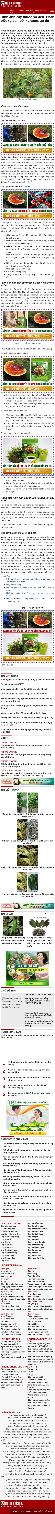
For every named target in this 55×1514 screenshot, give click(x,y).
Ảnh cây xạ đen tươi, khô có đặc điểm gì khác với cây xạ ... (27, 1086)
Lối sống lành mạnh (9, 1374)
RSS (22, 1511)
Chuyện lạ (32, 1374)
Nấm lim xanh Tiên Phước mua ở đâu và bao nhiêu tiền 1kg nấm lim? (27, 1171)
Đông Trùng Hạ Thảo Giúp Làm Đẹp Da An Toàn (24, 713)
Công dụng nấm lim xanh (12, 1287)
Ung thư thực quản (36, 1231)
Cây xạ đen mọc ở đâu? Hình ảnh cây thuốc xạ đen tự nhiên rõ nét (28, 815)
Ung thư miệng (7, 1255)
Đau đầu (4, 1321)
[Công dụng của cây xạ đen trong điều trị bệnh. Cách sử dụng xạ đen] (13, 926)
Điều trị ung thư (8, 1229)
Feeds (28, 1511)
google (52, 26)
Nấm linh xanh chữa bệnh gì (40, 1357)
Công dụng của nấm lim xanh (40, 1299)
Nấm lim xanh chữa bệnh (12, 1289)
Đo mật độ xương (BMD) (12, 684)
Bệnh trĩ (31, 1271)
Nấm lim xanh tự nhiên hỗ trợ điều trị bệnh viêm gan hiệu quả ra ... (28, 1158)
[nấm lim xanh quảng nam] (27, 204)
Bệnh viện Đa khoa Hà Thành (39, 995)
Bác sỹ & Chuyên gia (10, 1349)
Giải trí (30, 1397)
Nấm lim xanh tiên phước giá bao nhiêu (40, 1363)
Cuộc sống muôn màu (37, 1392)
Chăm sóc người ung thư (39, 1343)
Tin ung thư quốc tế (9, 1344)
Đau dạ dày (32, 1273)
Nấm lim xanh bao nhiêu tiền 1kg (40, 1352)
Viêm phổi (5, 1304)
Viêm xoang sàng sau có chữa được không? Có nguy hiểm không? (26, 723)
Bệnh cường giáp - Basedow (40, 1306)
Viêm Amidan (7, 1316)
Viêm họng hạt (7, 1319)
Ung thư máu (6, 1239)
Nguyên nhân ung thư (10, 1234)
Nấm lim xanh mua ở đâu (39, 1400)
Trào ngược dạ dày (36, 1279)
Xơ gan (4, 1281)
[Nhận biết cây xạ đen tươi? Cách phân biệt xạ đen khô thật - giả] (27, 855)
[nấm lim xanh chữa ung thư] (27, 636)
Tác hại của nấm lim (36, 1380)
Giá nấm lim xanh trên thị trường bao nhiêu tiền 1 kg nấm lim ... (28, 1144)
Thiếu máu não (34, 1316)
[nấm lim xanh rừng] (27, 456)
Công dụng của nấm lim (38, 1385)
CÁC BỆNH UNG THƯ (12, 1223)
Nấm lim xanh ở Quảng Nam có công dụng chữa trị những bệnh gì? (27, 1164)
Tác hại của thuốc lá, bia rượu (14, 1372)
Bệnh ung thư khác (36, 1258)
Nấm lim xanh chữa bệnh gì (40, 1349)
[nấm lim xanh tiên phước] (27, 325)
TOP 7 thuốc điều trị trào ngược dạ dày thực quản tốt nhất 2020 (26, 730)
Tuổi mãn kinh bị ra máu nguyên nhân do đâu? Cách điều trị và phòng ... (38, 1015)
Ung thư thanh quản (36, 1247)
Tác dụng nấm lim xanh (38, 1332)
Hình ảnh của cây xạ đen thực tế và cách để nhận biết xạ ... (29, 1078)
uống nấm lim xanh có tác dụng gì (29, 1465)
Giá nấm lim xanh (8, 1324)
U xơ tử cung (6, 1294)
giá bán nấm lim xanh (21, 1454)
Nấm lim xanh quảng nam (12, 1380)
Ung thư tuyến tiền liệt (37, 1229)
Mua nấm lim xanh (36, 1326)
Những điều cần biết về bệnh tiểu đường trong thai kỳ (27, 718)
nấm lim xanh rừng (27, 1423)
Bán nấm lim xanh (9, 1326)
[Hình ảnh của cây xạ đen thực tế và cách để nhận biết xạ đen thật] (27, 882)
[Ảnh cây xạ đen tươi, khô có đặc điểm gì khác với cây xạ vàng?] (27, 829)
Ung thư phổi (33, 1239)
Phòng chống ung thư (37, 1395)
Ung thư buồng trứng (10, 1237)
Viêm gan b (6, 1271)
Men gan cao (6, 1276)
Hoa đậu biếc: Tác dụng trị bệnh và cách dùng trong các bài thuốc (26, 755)
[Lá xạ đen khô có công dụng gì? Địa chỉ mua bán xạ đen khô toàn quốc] (39, 926)
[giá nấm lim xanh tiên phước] (27, 374)
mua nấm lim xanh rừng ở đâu (30, 1460)
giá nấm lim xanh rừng (22, 1420)
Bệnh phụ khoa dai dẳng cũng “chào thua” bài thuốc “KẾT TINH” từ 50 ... (38, 1000)
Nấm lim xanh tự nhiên (38, 1329)
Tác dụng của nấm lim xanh (40, 1284)
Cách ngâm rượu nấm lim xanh (12, 1386)
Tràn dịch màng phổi (10, 1306)
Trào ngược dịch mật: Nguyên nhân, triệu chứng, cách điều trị (27, 707)
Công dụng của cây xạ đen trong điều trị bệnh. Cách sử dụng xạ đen (13, 940)
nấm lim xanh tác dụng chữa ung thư (25, 1479)
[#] (11, 4)
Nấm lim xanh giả (35, 1377)
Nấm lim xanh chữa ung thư (40, 1289)
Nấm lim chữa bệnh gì (37, 1403)
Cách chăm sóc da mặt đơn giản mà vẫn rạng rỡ (24, 694)
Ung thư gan (33, 1237)
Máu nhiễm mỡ (34, 1321)
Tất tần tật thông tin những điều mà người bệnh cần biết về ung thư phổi (26, 765)
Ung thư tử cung (13, 584)
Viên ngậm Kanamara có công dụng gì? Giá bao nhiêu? (27, 679)
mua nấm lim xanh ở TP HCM (22, 1457)
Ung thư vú (5, 1242)
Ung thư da (5, 1261)
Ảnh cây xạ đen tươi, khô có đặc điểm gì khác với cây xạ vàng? (27, 842)
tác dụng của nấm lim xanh (22, 1446)
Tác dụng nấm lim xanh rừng (13, 1309)
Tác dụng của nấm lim (10, 1329)
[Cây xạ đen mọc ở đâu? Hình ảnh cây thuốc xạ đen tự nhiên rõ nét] (27, 802)
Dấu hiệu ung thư (8, 1226)
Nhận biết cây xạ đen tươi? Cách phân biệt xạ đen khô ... (29, 1071)
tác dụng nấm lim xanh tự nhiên (24, 1463)
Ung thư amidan (8, 1258)
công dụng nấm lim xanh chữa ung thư (27, 1474)
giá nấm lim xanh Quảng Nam (25, 1488)
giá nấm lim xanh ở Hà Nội (26, 1468)
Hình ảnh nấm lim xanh (38, 1382)
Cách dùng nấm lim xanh (12, 1284)
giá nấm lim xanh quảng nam (24, 1434)
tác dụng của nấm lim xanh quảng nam (25, 1451)
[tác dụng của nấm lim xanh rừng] (27, 139)
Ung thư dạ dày (34, 1255)
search (51, 4)
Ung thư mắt (33, 1253)
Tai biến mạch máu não (38, 1319)
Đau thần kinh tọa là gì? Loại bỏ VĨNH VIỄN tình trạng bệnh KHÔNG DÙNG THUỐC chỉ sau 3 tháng (26, 774)
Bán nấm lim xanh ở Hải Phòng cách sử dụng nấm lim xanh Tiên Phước (27, 1197)
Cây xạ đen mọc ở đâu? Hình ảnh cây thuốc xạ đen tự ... (29, 1094)
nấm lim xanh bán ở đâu (25, 1418)
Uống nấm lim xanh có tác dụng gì (39, 1406)
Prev (3, 927)
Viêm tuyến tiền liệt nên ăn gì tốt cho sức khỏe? (24, 689)
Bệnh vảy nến (33, 1296)
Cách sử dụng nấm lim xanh (40, 1287)
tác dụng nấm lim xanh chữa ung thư (28, 1496)
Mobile (16, 1511)
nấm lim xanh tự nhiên (20, 1429)
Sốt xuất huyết (34, 1324)
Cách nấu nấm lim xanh (11, 1334)
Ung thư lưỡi (6, 1245)
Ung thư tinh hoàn (35, 1234)
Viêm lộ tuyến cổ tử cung (12, 1296)
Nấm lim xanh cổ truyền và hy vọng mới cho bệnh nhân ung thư (27, 1204)
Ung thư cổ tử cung (36, 1226)
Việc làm (48, 1511)
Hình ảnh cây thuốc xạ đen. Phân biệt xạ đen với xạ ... (29, 1063)
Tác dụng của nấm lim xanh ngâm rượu (13, 1353)
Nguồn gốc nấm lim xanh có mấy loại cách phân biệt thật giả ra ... (28, 1211)
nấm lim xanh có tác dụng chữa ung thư (26, 1493)
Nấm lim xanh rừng (36, 1281)
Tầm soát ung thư (8, 1369)
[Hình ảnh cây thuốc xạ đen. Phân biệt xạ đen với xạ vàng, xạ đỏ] (27, 1047)
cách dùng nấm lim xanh (24, 1471)
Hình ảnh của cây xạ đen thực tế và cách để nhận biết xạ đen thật (28, 895)
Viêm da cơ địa (34, 1294)
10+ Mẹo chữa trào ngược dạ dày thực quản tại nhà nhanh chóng (25, 746)
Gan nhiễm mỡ (7, 1273)
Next (52, 928)
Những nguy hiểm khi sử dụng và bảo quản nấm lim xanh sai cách (28, 1184)
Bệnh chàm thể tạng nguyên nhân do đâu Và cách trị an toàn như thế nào (26, 699)
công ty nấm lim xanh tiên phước (30, 1443)
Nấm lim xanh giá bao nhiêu (13, 1299)
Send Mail (49, 26)
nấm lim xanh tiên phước (24, 1426)
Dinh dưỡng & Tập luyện (38, 1346)
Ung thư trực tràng (9, 1253)
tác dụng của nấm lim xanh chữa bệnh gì (26, 1437)
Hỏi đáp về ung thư (9, 1231)
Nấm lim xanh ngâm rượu (39, 1334)
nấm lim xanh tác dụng (30, 1449)
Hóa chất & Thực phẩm (11, 1377)
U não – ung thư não (36, 1242)
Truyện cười (33, 1369)
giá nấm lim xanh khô (24, 1415)
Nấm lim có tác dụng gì (11, 1332)
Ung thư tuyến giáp (9, 1250)
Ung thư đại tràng (35, 1245)
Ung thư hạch (7, 1247)
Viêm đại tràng (34, 1276)
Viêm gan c (6, 1279)
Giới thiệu (38, 1511)
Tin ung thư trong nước (11, 1341)
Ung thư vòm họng (36, 1223)
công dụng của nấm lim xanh (25, 1432)
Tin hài (31, 1372)
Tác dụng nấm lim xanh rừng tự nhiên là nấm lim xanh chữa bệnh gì (26, 1177)
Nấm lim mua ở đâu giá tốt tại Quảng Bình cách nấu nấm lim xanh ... (28, 1191)
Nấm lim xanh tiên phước (12, 1382)
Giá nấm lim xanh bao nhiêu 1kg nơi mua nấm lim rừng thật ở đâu (26, 1151)
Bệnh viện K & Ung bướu (12, 1347)
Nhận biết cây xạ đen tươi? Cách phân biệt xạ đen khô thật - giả (27, 868)
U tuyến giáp (33, 1304)
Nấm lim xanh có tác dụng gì (40, 1359)
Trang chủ (2, 10)
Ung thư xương (34, 1250)
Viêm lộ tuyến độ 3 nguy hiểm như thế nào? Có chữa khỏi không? (39, 1023)
